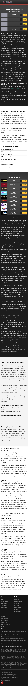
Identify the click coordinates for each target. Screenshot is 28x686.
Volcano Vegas (17, 599)
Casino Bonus (4, 605)
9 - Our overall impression (7, 167)
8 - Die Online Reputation (7, 164)
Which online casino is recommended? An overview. (12, 638)
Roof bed (16, 609)
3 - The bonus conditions (7, 151)
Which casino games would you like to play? (12, 405)
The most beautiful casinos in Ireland (9, 634)
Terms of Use (4, 622)
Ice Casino (16, 603)
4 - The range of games (6, 154)
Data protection (4, 620)
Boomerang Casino (18, 601)
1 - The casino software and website (10, 146)
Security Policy (4, 618)
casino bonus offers (15, 88)
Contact (2, 626)
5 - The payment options (7, 156)
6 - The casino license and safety (9, 159)
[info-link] (21, 15)
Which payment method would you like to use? (11, 416)
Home (2, 599)
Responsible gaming (5, 624)
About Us (3, 616)
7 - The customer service (7, 162)
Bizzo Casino (17, 605)
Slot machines (4, 607)
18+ (2, 682)
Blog (2, 628)
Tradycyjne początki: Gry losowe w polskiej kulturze (12, 643)
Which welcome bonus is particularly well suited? (11, 408)
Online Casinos (4, 601)
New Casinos (4, 603)
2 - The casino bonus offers (7, 149)
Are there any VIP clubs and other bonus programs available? (11, 412)
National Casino (17, 611)
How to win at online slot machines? (9, 636)
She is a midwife (17, 607)
